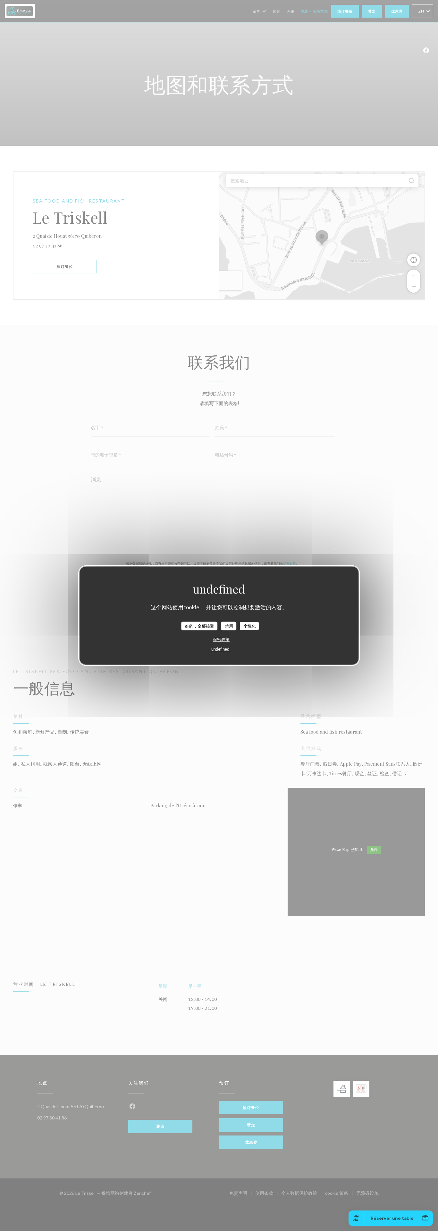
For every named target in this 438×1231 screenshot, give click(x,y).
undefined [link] (220, 649)
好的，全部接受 (199, 625)
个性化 (249, 625)
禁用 (229, 625)
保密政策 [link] (221, 639)
